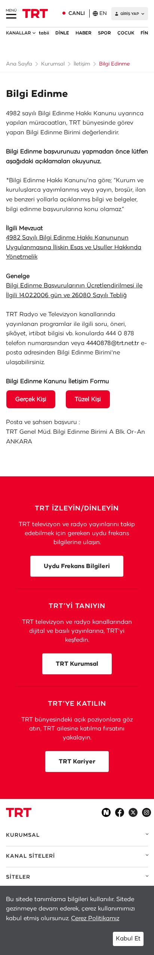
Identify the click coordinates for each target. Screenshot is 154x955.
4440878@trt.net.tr (112, 343)
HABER (84, 33)
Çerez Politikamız (95, 918)
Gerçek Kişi (30, 399)
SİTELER (18, 877)
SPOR (104, 33)
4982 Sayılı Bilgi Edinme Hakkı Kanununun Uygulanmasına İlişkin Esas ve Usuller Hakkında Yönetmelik (73, 247)
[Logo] (18, 812)
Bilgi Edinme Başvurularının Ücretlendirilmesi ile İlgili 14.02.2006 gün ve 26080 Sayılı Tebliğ (74, 290)
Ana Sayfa (19, 64)
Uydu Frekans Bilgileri (77, 566)
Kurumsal (53, 64)
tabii (44, 33)
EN (103, 13)
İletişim (82, 64)
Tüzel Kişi (88, 399)
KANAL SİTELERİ (30, 856)
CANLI (76, 13)
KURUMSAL (23, 835)
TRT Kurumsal (77, 664)
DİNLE (62, 33)
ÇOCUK (125, 33)
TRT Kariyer (77, 762)
